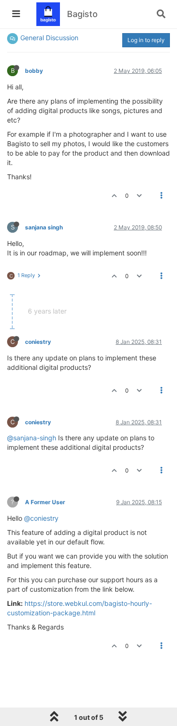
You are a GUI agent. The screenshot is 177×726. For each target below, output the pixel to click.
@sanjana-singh (31, 438)
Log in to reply (146, 40)
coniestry (38, 341)
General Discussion (49, 38)
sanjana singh (44, 227)
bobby (34, 70)
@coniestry (41, 518)
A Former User (45, 502)
